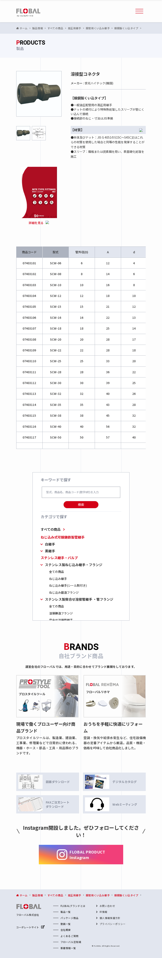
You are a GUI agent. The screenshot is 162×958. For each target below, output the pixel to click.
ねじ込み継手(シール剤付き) (68, 585)
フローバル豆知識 (71, 942)
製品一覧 (66, 911)
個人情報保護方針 (110, 918)
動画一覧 (66, 924)
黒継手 (50, 551)
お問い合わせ (107, 906)
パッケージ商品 (70, 918)
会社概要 (66, 930)
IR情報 (103, 911)
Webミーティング (124, 804)
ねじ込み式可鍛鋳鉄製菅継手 (63, 537)
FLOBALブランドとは (73, 906)
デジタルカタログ (124, 782)
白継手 (50, 544)
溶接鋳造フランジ (61, 613)
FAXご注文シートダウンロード (57, 804)
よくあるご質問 (70, 936)
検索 (81, 504)
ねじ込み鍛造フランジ (64, 592)
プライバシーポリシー (113, 924)
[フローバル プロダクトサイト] (28, 12)
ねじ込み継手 (58, 579)
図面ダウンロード (58, 782)
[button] (139, 11)
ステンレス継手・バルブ (59, 557)
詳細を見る (36, 223)
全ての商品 (56, 572)
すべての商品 (51, 529)
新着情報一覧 (68, 948)
